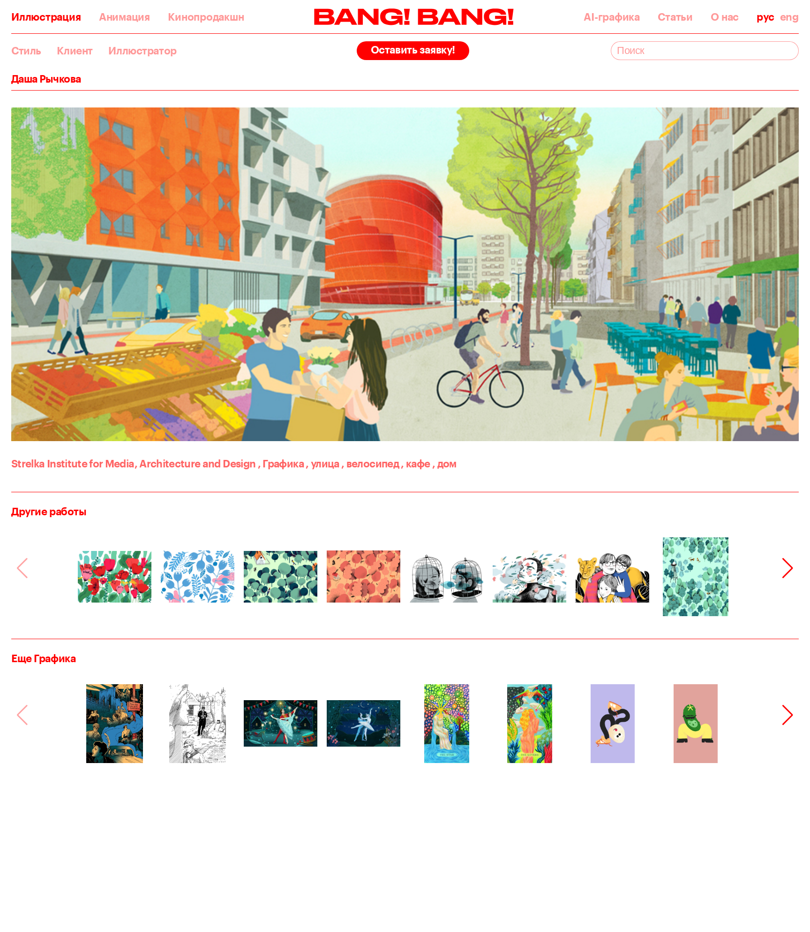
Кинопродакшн (206, 17)
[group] (114, 576)
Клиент (74, 50)
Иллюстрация (46, 17)
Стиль (26, 50)
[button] (787, 568)
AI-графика (612, 17)
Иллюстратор (142, 50)
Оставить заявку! (413, 49)
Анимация (124, 17)
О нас (725, 17)
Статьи (675, 17)
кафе (415, 463)
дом (444, 463)
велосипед (370, 463)
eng (789, 17)
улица (322, 463)
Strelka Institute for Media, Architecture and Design (133, 463)
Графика (281, 463)
